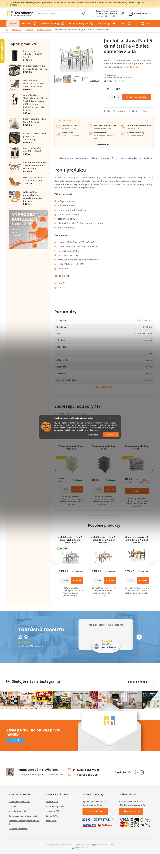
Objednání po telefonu (19, 801)
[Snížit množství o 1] (110, 97)
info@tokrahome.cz (86, 770)
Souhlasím (112, 434)
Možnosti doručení (116, 81)
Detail (137, 491)
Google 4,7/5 (52, 816)
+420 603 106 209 (108, 13)
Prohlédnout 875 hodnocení (31, 646)
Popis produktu (64, 158)
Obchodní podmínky (18, 828)
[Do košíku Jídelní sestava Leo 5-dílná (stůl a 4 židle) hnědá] (143, 580)
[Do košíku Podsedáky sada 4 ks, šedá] (110, 489)
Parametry (81, 158)
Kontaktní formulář (17, 811)
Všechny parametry (102, 386)
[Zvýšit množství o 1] (118, 97)
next (152, 470)
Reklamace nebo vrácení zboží (23, 816)
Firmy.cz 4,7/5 (52, 811)
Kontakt (12, 806)
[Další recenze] (139, 637)
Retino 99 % (51, 820)
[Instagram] (142, 772)
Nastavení (93, 434)
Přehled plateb (131, 811)
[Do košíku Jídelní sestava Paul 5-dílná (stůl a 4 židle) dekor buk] (110, 580)
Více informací (131, 67)
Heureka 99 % (52, 801)
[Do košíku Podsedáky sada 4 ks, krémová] (77, 489)
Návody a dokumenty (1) (103, 158)
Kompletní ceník (95, 811)
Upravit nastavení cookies (103, 845)
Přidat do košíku (136, 97)
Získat (15, 740)
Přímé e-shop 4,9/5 (55, 806)
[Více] (146, 23)
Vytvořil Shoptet (81, 847)
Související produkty (129, 158)
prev (56, 470)
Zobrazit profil (137, 682)
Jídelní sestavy (144, 320)
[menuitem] (13, 23)
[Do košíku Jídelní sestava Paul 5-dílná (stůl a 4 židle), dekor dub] (77, 580)
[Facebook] (136, 772)
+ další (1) (94, 81)
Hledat (83, 13)
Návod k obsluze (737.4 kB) (72, 413)
